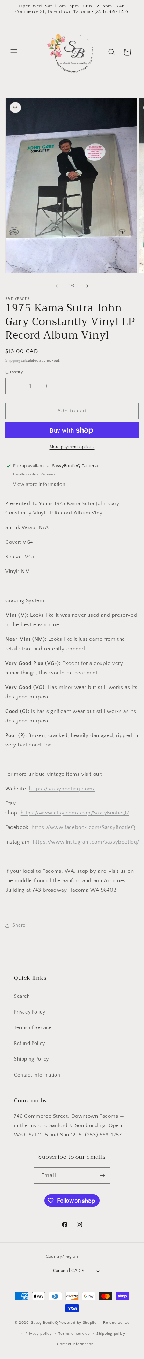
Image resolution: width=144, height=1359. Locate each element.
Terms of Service (33, 1028)
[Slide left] (56, 286)
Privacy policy (38, 1333)
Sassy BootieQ (44, 1323)
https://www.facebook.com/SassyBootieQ (83, 827)
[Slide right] (87, 286)
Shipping (12, 361)
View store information (39, 484)
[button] (14, 52)
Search (22, 996)
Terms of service (74, 1333)
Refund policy (116, 1323)
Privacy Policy (29, 1012)
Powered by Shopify (78, 1323)
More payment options (72, 447)
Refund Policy (29, 1043)
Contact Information (37, 1075)
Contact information (75, 1344)
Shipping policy (110, 1333)
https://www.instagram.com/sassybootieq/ (86, 842)
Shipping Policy (31, 1059)
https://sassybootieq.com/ (62, 789)
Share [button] (19, 925)
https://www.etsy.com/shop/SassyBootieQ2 (75, 813)
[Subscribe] (102, 1175)
